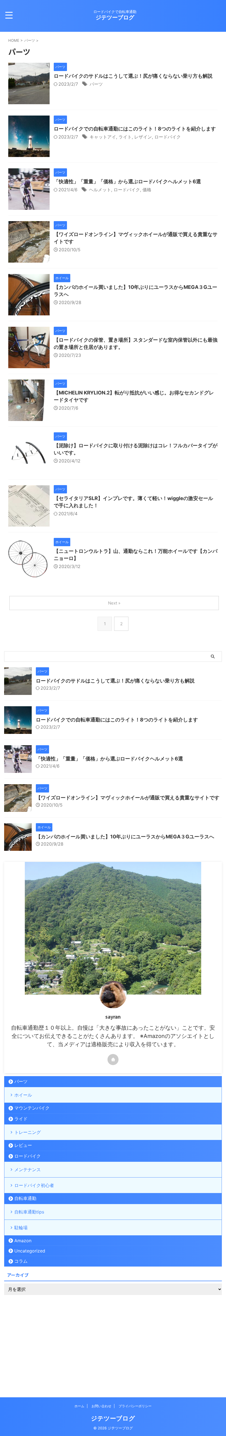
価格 (146, 189)
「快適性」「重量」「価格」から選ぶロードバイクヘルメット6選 (127, 181)
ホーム (79, 1406)
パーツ (96, 84)
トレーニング (27, 1132)
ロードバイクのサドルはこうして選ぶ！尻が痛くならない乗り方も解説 (133, 76)
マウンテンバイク (32, 1108)
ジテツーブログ (115, 17)
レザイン (143, 137)
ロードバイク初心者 (34, 1185)
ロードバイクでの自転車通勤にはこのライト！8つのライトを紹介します (135, 129)
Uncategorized (29, 1251)
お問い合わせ (101, 1406)
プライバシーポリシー (135, 1406)
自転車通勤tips (29, 1212)
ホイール (23, 1095)
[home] (113, 1059)
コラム (21, 1261)
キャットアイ (103, 137)
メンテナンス (27, 1169)
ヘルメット (100, 189)
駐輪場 (21, 1227)
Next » (114, 603)
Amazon (22, 1240)
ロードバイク (167, 137)
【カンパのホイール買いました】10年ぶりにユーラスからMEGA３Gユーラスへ (125, 836)
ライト (125, 137)
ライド (21, 1118)
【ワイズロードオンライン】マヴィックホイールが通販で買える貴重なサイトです (127, 798)
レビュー (23, 1145)
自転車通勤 (25, 1198)
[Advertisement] (113, 1339)
